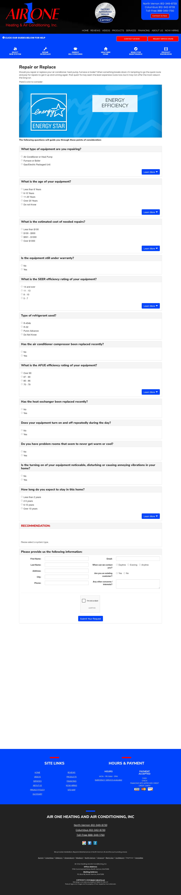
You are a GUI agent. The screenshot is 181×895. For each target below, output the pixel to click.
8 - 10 (26, 294)
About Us (157, 30)
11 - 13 (27, 290)
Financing (144, 30)
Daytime (122, 564)
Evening (133, 564)
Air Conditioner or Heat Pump (38, 156)
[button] (131, 38)
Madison (79, 858)
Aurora (40, 858)
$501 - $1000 (30, 236)
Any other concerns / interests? (102, 583)
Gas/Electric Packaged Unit (37, 164)
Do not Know (30, 204)
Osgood (100, 858)
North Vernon (90, 858)
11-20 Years (29, 196)
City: (39, 576)
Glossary (37, 794)
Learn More (150, 171)
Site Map (71, 789)
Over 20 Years (31, 200)
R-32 (26, 326)
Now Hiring (172, 30)
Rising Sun (110, 858)
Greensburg (69, 858)
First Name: (35, 558)
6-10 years (29, 504)
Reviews (95, 30)
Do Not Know (30, 334)
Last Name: (36, 564)
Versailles (139, 858)
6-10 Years (29, 193)
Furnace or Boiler (32, 160)
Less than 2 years (32, 497)
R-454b (27, 323)
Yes (25, 269)
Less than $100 (31, 229)
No (25, 265)
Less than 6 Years (32, 189)
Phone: (37, 583)
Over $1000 (29, 240)
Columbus (49, 858)
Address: (37, 570)
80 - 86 (27, 380)
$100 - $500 (29, 233)
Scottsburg (119, 858)
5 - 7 (26, 298)
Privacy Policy (37, 789)
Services (131, 30)
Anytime (145, 564)
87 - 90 (27, 376)
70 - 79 (27, 384)
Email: (109, 558)
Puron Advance (31, 330)
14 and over (29, 286)
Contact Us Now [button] (160, 16)
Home (85, 30)
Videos (106, 30)
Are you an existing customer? (103, 574)
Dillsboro (59, 858)
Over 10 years (30, 508)
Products (118, 30)
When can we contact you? (102, 566)
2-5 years (28, 500)
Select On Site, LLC (97, 880)
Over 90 (27, 373)
